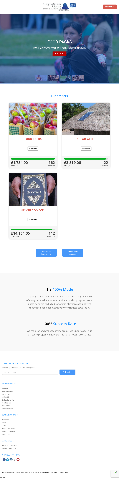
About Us (5, 388)
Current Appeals (8, 391)
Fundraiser (6, 394)
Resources (6, 434)
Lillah (4, 423)
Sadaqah (5, 420)
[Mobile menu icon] (4, 7)
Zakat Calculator (8, 400)
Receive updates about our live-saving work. (18, 368)
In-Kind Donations (9, 448)
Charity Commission (9, 445)
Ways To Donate (8, 431)
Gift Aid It (5, 397)
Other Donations (8, 428)
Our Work (6, 406)
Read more (59, 54)
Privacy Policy (7, 409)
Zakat (4, 425)
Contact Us (6, 403)
